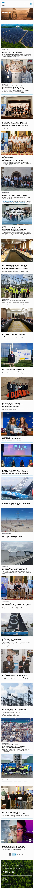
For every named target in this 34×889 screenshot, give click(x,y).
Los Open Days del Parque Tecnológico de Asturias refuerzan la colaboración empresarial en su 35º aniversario (14, 229)
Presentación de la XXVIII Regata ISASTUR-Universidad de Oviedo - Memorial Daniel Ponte (12, 159)
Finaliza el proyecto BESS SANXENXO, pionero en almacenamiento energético (15, 568)
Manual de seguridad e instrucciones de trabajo (13, 865)
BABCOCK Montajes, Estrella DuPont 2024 (15, 781)
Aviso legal (4, 878)
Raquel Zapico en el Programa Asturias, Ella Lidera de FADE (11, 439)
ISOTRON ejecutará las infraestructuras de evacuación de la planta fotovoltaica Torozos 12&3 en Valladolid (15, 711)
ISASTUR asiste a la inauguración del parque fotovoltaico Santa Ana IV (14, 51)
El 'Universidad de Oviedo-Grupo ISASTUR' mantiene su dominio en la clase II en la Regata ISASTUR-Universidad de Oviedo (16, 124)
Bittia (10, 884)
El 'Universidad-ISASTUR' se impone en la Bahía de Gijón (11, 640)
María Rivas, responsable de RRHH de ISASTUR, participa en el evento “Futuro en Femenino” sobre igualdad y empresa (15, 472)
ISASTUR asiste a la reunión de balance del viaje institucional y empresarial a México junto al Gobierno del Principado (15, 267)
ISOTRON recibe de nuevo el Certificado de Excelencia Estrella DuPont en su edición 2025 (13, 405)
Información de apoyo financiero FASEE (11, 868)
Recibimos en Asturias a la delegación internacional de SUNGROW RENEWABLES (15, 301)
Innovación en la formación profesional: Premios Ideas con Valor (14, 813)
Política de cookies (5, 880)
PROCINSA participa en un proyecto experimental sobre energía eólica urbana (15, 370)
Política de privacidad (5, 879)
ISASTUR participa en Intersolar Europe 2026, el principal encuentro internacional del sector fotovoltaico (14, 87)
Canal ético (4, 863)
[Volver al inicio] (3, 4)
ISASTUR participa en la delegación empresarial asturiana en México (13, 335)
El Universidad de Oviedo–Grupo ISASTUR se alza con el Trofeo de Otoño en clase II (16, 504)
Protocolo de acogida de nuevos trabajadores (12, 867)
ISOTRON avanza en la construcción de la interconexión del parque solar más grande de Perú (13, 536)
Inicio (3, 16)
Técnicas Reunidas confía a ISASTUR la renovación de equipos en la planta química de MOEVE (13, 746)
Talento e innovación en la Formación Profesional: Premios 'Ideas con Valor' (14, 194)
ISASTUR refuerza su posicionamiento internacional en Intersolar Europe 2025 (15, 676)
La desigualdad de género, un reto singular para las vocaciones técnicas (14, 847)
